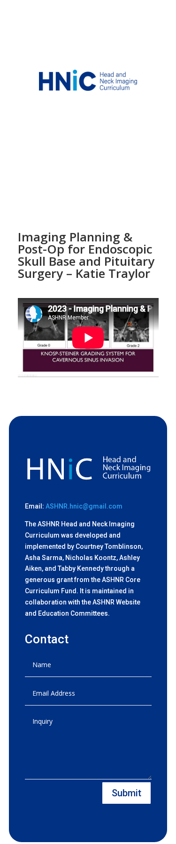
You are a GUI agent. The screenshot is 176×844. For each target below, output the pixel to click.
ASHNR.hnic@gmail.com (84, 506)
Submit (126, 793)
